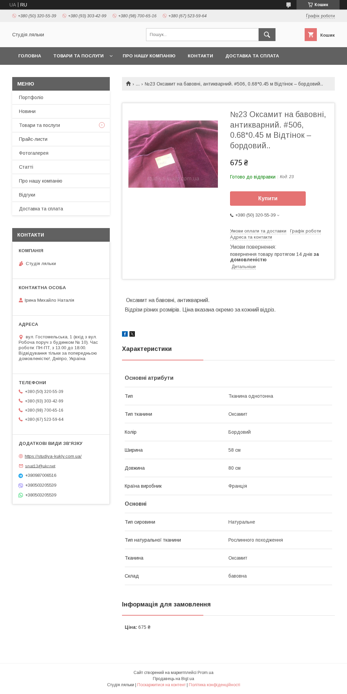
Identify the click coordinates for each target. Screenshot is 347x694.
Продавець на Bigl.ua (173, 678)
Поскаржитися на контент (161, 684)
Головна (29, 55)
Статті (26, 167)
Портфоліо (31, 97)
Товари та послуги (78, 55)
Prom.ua (205, 672)
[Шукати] (267, 34)
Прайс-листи (33, 139)
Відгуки (27, 195)
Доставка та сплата (252, 55)
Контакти (200, 55)
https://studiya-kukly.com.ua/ (53, 456)
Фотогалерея (33, 153)
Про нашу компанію (149, 55)
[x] (132, 335)
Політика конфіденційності (214, 684)
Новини (27, 111)
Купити (268, 198)
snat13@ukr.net (40, 465)
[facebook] (125, 335)
